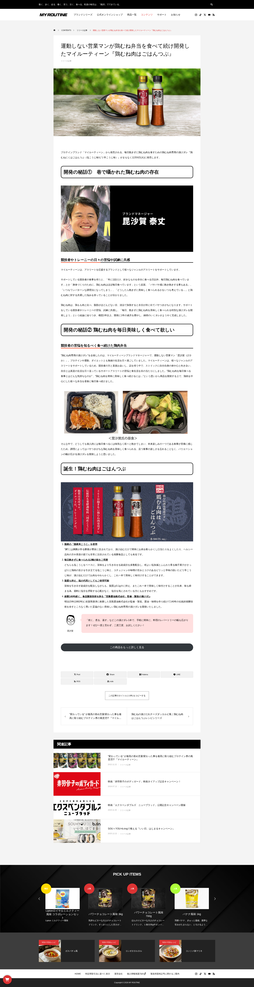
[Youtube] (209, 15)
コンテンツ (147, 14)
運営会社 (118, 974)
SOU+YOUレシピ (49, 942)
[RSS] (213, 15)
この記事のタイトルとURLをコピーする (127, 695)
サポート (162, 14)
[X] (205, 15)
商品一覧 (132, 14)
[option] (62, 903)
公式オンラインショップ (110, 14)
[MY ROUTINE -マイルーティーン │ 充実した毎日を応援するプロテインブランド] (53, 15)
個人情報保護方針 (135, 974)
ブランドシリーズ (83, 14)
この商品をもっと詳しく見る (127, 647)
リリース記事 (66, 61)
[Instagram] (196, 15)
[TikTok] (200, 15)
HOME (78, 974)
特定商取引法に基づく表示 (97, 974)
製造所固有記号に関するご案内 (165, 974)
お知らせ (175, 14)
